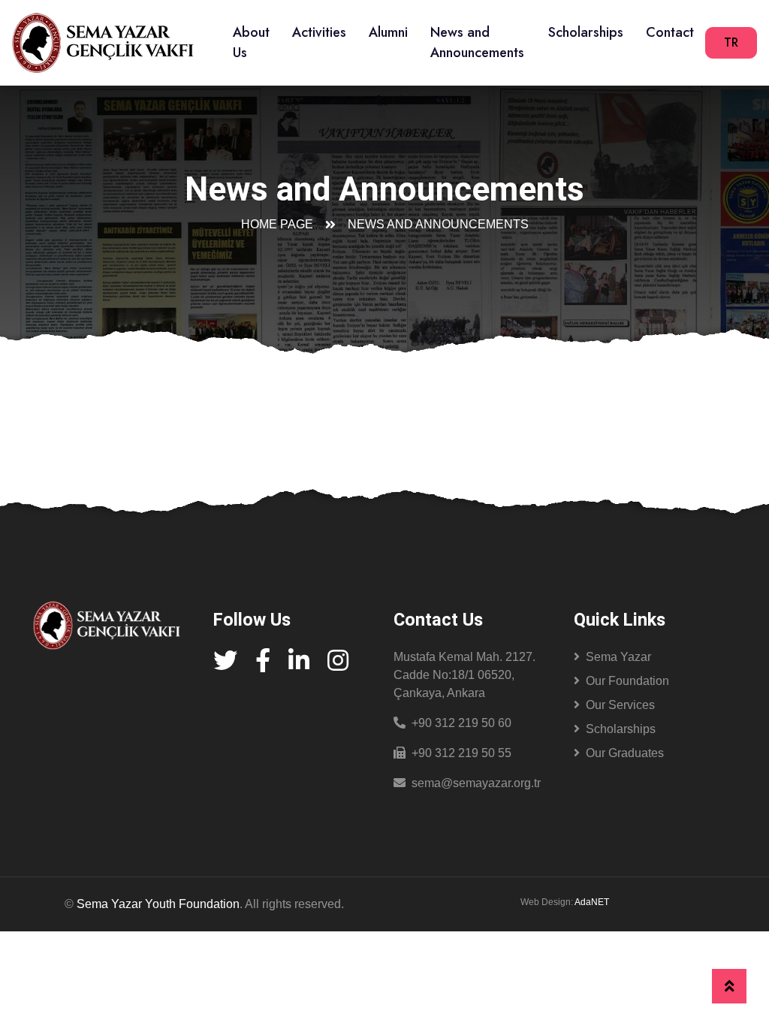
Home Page (277, 224)
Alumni (388, 32)
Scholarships (585, 32)
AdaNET (591, 902)
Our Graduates (625, 753)
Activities (319, 32)
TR (731, 42)
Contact (670, 32)
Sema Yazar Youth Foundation (158, 904)
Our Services (620, 705)
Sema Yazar (618, 656)
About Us (251, 42)
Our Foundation (627, 680)
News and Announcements (477, 42)
